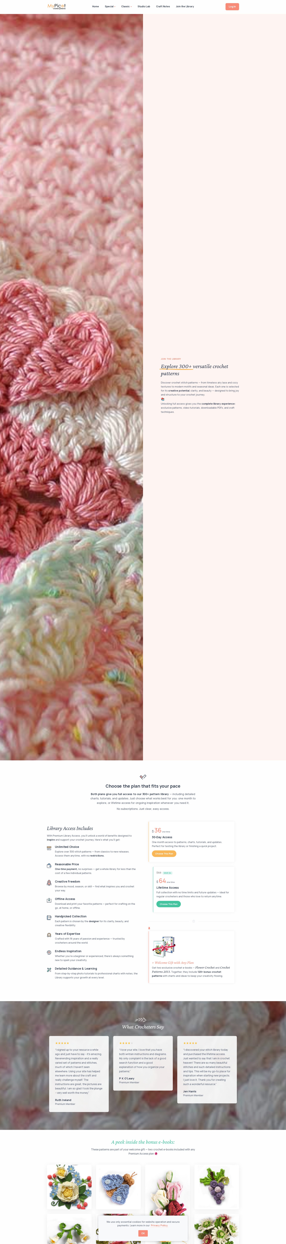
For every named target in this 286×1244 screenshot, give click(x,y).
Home (95, 6)
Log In (232, 6)
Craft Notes (163, 6)
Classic (125, 6)
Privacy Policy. (159, 1225)
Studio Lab (144, 6)
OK (143, 1233)
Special (109, 6)
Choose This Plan (164, 853)
